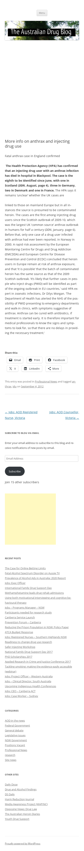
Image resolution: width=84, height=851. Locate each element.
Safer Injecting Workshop (20, 647)
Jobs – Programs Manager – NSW (24, 607)
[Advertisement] (42, 90)
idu (15, 386)
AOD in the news (15, 720)
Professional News (46, 381)
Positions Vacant (15, 745)
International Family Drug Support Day (28, 588)
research (10, 755)
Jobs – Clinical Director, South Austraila (28, 681)
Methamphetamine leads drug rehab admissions (34, 593)
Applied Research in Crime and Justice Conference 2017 (38, 661)
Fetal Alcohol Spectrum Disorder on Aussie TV (32, 573)
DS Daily (10, 794)
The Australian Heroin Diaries (22, 814)
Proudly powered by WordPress (22, 843)
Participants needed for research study (28, 612)
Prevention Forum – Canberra (23, 622)
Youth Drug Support (17, 819)
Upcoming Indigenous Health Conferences (30, 686)
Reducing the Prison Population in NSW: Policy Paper (37, 627)
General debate (14, 730)
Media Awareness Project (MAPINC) (26, 804)
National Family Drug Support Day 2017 (29, 652)
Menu (42, 12)
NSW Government (16, 740)
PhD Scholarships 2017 (18, 657)
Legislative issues (15, 735)
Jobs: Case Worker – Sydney (21, 696)
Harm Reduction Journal (19, 799)
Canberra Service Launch (20, 617)
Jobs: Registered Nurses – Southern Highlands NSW (36, 637)
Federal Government (17, 725)
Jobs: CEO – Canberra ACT (20, 691)
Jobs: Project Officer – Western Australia (29, 676)
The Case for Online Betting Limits (25, 568)
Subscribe (15, 471)
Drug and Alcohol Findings (20, 789)
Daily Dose (11, 784)
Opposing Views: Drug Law (21, 809)
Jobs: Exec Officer (15, 583)
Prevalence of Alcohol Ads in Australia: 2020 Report (35, 578)
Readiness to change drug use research (28, 642)
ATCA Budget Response (19, 632)
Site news (10, 760)
